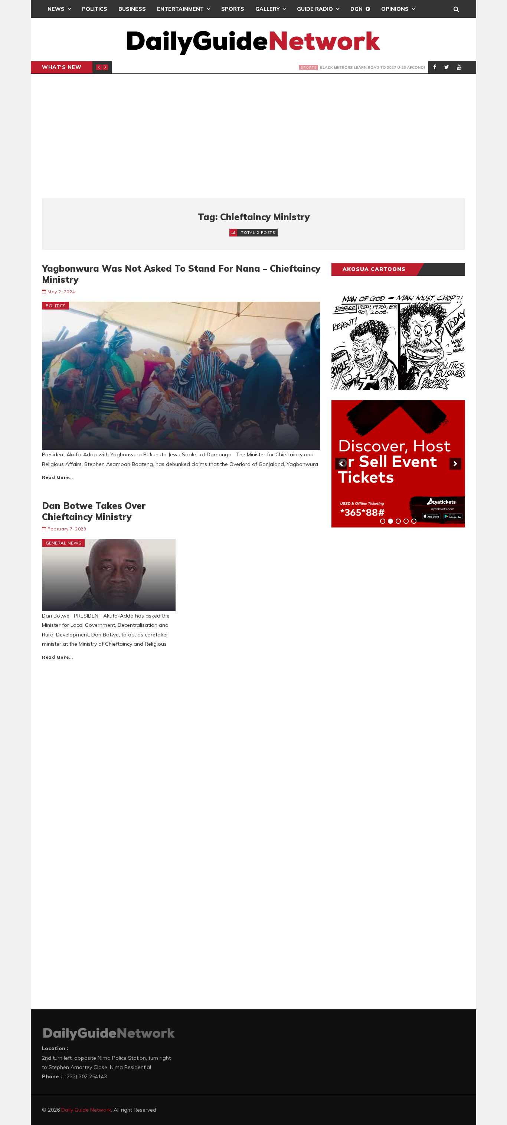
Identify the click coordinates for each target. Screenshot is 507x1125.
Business (132, 9)
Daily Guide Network (86, 1109)
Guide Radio (315, 9)
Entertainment (180, 9)
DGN (356, 9)
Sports (232, 9)
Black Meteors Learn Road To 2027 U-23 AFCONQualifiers (231, 67)
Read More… (57, 477)
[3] (398, 521)
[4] (406, 521)
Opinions (395, 9)
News (56, 9)
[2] (390, 521)
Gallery (267, 9)
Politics (94, 9)
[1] (382, 521)
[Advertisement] (253, 136)
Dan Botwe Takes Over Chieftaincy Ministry (93, 511)
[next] (455, 464)
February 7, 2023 (67, 529)
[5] (413, 521)
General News (63, 543)
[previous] (341, 464)
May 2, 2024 (61, 291)
